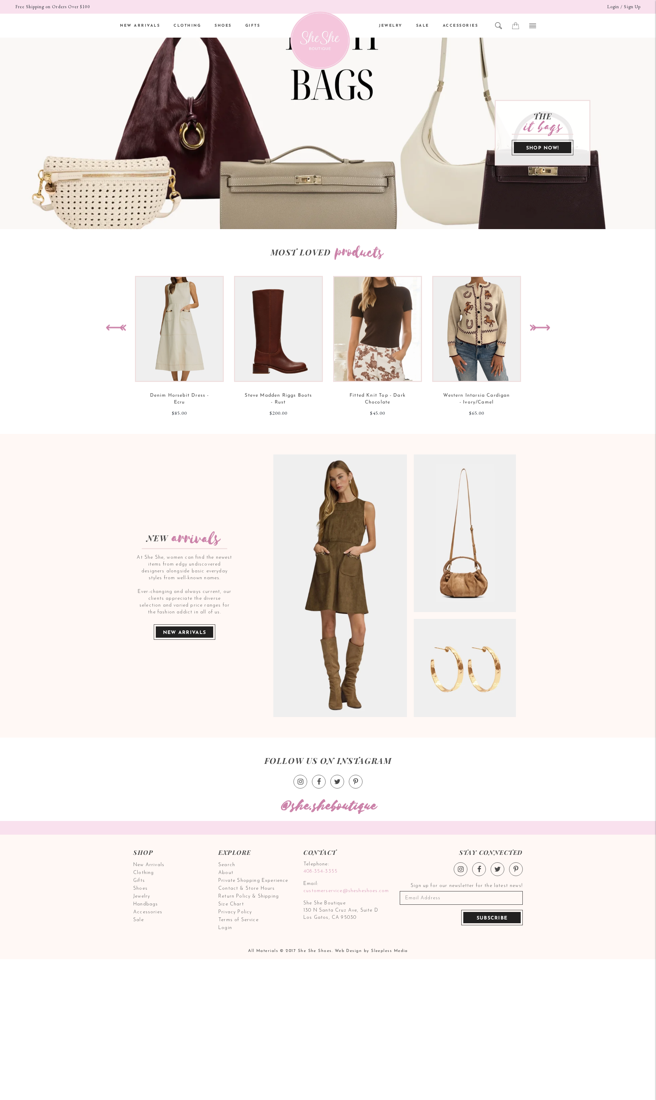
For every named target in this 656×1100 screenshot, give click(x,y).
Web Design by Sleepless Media (371, 951)
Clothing (143, 872)
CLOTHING (187, 26)
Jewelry (141, 896)
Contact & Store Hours (246, 888)
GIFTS (252, 26)
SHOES (223, 26)
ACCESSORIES (460, 26)
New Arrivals (184, 632)
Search (226, 864)
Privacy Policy (235, 912)
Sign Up (632, 7)
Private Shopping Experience (253, 880)
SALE (422, 26)
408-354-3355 (320, 871)
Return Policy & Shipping (248, 896)
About (225, 872)
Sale (138, 920)
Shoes (140, 888)
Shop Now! (542, 148)
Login (613, 7)
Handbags (145, 904)
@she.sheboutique (328, 806)
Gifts (139, 880)
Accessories (147, 912)
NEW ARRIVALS (140, 26)
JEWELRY (390, 26)
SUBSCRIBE (492, 918)
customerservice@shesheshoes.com (345, 890)
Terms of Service (238, 920)
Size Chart (231, 904)
